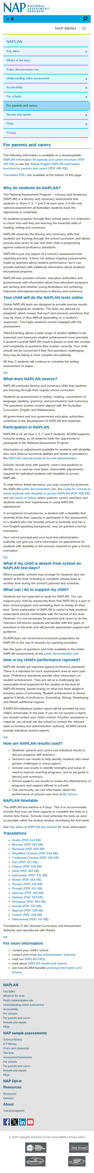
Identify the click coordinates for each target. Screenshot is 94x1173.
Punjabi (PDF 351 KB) (27, 888)
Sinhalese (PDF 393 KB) (29, 901)
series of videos (26, 497)
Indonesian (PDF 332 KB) (29, 875)
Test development (13, 1110)
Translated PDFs (14, 175)
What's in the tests (18, 60)
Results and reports (19, 114)
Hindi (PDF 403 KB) (25, 871)
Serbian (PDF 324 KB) (27, 897)
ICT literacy (10, 1044)
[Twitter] (14, 1121)
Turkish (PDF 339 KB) (27, 915)
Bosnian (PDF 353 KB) (27, 844)
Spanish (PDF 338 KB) (27, 910)
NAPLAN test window (42, 827)
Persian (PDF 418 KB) (27, 884)
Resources (9, 1093)
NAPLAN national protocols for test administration (43, 458)
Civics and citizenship (16, 1048)
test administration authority (56, 954)
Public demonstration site (23, 69)
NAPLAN (14, 41)
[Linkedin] (22, 1121)
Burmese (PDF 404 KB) (28, 849)
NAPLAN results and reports (47, 963)
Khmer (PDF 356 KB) (26, 879)
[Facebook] (6, 1121)
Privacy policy (77, 1137)
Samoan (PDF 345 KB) (28, 893)
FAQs (10, 123)
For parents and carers (22, 105)
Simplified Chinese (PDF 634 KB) (35, 853)
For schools (14, 96)
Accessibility (15, 87)
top (5, 372)
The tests (8, 1053)
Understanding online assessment (28, 78)
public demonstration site (38, 489)
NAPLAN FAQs (35, 959)
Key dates (13, 51)
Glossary (8, 1098)
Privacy (11, 132)
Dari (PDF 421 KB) (25, 862)
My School (70, 794)
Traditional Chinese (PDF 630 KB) (35, 857)
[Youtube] (30, 1121)
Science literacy (12, 1039)
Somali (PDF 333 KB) (27, 906)
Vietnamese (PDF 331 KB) (30, 919)
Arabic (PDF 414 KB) (26, 840)
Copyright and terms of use (34, 1137)
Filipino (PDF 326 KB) (27, 866)
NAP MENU (65, 28)
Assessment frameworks (17, 1057)
